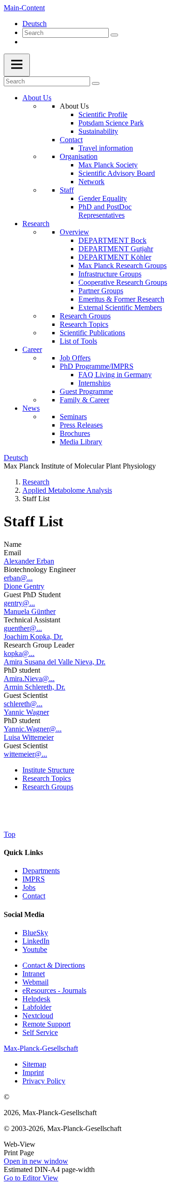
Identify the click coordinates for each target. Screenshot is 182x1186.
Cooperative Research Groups (122, 282)
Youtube (34, 949)
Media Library (81, 442)
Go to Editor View (31, 1178)
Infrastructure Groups (109, 274)
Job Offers (75, 358)
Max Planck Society (108, 165)
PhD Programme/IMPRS (96, 366)
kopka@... (19, 653)
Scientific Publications (92, 333)
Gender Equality (102, 198)
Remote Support (46, 1024)
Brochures (75, 433)
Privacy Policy (43, 1081)
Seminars (73, 417)
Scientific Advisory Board (116, 173)
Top (9, 834)
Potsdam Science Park (111, 123)
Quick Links (23, 852)
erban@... (18, 578)
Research (35, 224)
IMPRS (33, 879)
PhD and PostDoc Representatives (105, 211)
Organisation (79, 156)
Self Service (40, 1032)
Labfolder (36, 1007)
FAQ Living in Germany (115, 375)
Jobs (28, 887)
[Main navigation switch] (17, 65)
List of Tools (78, 341)
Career (32, 349)
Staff (67, 190)
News (31, 408)
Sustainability (98, 131)
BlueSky (35, 933)
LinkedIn (35, 941)
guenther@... (23, 628)
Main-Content (24, 8)
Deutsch (34, 24)
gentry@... (19, 603)
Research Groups (85, 316)
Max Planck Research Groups (122, 265)
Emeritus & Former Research (121, 299)
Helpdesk (36, 999)
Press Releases (81, 425)
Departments (41, 871)
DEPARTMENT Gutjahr (115, 249)
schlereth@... (23, 704)
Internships (94, 383)
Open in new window (36, 1161)
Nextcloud (37, 1016)
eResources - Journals (54, 990)
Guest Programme (86, 391)
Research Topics (84, 324)
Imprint (33, 1072)
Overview (74, 232)
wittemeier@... (25, 754)
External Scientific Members (120, 307)
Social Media (24, 914)
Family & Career (84, 400)
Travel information (105, 148)
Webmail (35, 982)
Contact (71, 140)
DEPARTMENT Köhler (114, 257)
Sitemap (34, 1064)
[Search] (114, 35)
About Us (36, 98)
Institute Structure (48, 770)
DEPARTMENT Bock (112, 240)
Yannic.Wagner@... (33, 729)
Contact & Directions (53, 965)
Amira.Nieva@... (29, 679)
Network (91, 182)
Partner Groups (100, 291)
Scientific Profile (102, 114)
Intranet (33, 974)
